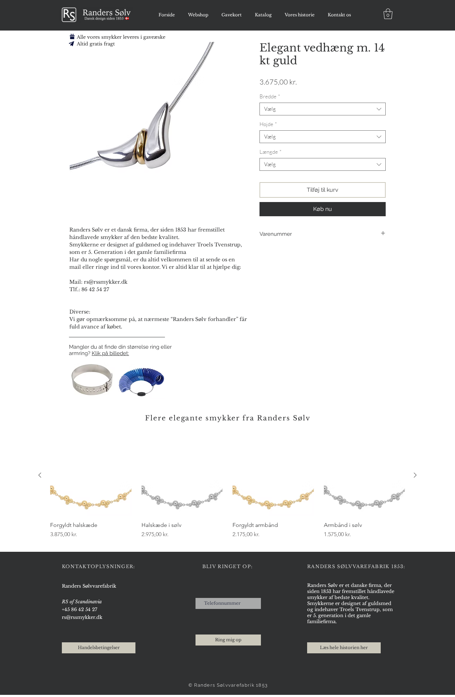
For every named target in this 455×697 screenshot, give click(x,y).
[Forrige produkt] (40, 475)
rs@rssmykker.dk (82, 617)
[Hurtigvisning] (91, 475)
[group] (227, 490)
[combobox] (322, 109)
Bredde (269, 96)
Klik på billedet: (110, 353)
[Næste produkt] (415, 475)
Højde (268, 124)
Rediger (393, 692)
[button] (388, 14)
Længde (270, 152)
